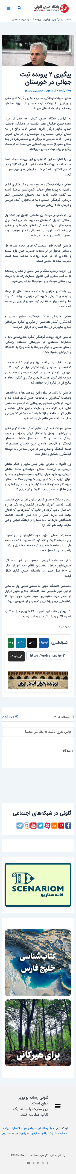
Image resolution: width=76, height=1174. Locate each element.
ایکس (32, 642)
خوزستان (38, 91)
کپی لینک (16, 656)
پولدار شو (28, 1128)
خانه (69, 19)
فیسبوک (43, 642)
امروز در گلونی (58, 19)
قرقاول (33, 1133)
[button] (19, 8)
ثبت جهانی (50, 91)
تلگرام (21, 642)
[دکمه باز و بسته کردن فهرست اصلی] (8, 8)
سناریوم (6, 1133)
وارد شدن (8, 716)
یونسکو (29, 91)
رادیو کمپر (20, 1133)
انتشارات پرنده (11, 1128)
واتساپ (9, 642)
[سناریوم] (38, 885)
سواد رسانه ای (46, 1128)
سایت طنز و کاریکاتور (53, 1133)
